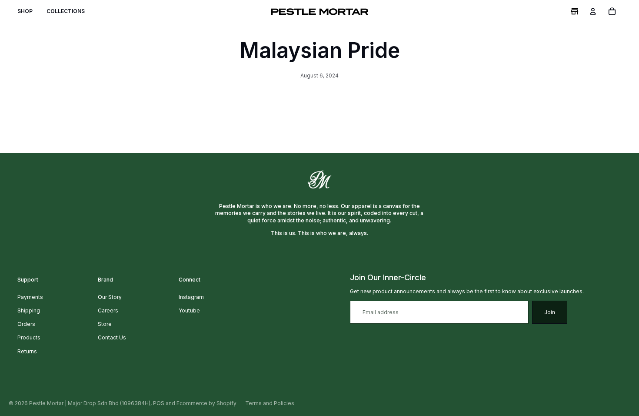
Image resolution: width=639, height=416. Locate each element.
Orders (26, 324)
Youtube (189, 310)
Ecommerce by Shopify (206, 403)
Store (105, 324)
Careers (108, 310)
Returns (27, 351)
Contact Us (112, 337)
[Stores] (574, 11)
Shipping (28, 310)
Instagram (191, 297)
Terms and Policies (269, 403)
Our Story (110, 297)
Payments (30, 297)
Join (549, 312)
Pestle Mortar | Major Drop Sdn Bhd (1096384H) (89, 403)
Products (28, 337)
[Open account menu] (592, 11)
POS (158, 403)
